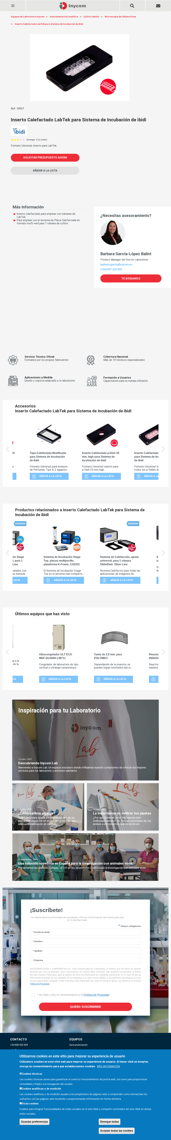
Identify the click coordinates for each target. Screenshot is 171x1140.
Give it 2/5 (15, 139)
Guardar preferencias (34, 1121)
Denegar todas (109, 1121)
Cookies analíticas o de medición (41, 1089)
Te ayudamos (130, 278)
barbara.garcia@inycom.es (116, 264)
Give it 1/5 (12, 139)
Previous (7, 451)
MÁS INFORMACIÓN (108, 1066)
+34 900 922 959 (19, 1045)
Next (163, 451)
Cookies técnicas (32, 1074)
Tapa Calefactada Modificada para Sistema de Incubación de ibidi (48, 457)
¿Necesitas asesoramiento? (125, 215)
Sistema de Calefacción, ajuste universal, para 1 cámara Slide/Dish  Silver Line (119, 561)
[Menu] (12, 4)
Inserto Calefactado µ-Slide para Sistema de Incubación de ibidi (151, 457)
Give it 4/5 (20, 139)
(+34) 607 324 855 (111, 269)
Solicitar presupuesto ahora (45, 157)
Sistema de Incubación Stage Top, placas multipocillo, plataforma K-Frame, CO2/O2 (62, 561)
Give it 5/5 (23, 139)
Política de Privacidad (39, 984)
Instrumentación (78, 1045)
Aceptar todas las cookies (116, 1130)
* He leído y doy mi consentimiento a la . (73, 994)
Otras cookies (30, 1103)
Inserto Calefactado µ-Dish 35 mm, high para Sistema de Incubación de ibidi (100, 457)
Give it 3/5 (18, 139)
